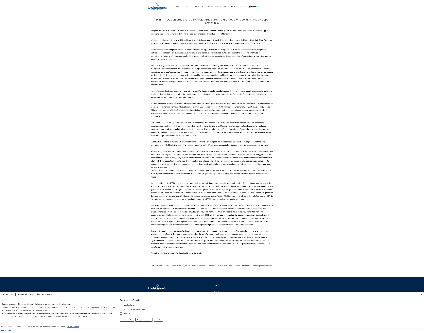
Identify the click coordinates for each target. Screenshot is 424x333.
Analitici (127, 314)
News (233, 7)
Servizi (187, 7)
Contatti (242, 7)
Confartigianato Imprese (262, 266)
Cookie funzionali (131, 305)
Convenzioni (198, 7)
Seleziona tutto (127, 320)
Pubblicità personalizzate (134, 309)
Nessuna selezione (144, 320)
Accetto (158, 320)
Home (178, 7)
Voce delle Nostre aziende (216, 7)
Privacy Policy (73, 327)
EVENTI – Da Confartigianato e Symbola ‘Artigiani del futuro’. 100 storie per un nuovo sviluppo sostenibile (200, 266)
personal (254, 7)
